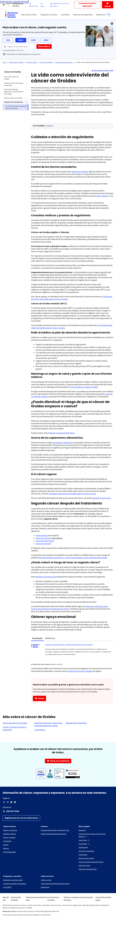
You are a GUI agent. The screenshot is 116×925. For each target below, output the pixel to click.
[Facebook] (11, 802)
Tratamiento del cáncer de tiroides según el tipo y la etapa (72, 493)
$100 (21, 40)
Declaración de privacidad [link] (16, 898)
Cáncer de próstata (43, 538)
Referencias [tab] (50, 638)
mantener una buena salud (46, 576)
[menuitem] (11, 14)
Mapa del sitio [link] (6, 898)
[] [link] (49, 126)
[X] (4, 802)
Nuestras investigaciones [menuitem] (83, 14)
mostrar (49, 126)
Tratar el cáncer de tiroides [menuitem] (13, 98)
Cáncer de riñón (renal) (45, 541)
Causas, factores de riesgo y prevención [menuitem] (14, 84)
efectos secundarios (80, 171)
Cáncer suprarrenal (43, 543)
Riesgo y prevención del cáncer (62, 433)
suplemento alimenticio (63, 442)
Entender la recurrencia (101, 498)
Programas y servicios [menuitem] (48, 14)
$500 (46, 40)
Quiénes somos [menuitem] (102, 14)
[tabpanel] (72, 650)
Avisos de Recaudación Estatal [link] (103, 898)
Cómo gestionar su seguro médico (84, 387)
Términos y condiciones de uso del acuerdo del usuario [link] (78, 898)
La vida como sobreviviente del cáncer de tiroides (93, 62)
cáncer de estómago (73, 557)
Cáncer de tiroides (12, 71)
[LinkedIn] (15, 802)
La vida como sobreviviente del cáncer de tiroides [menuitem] (16, 107)
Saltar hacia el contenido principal (14, 1)
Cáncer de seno (42, 535)
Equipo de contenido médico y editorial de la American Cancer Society (69, 645)
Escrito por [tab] (37, 638)
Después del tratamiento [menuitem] (13, 102)
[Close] (112, 23)
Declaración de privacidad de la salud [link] (36, 898)
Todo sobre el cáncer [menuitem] (29, 14)
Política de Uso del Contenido (80, 671)
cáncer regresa (102, 196)
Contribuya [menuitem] (65, 14)
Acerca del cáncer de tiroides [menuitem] (11, 78)
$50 (8, 40)
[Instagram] (7, 802)
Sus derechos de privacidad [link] (53, 898)
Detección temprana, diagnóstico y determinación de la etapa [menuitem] (13, 91)
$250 (33, 40)
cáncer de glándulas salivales (95, 557)
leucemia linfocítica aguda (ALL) (51, 557)
